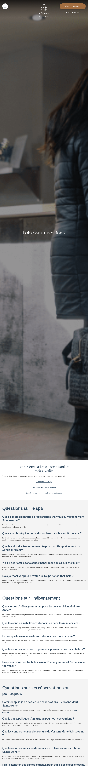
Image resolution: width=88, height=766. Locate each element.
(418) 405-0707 (73, 12)
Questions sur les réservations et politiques (44, 493)
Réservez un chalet (73, 6)
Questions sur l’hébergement (44, 487)
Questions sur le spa (44, 482)
